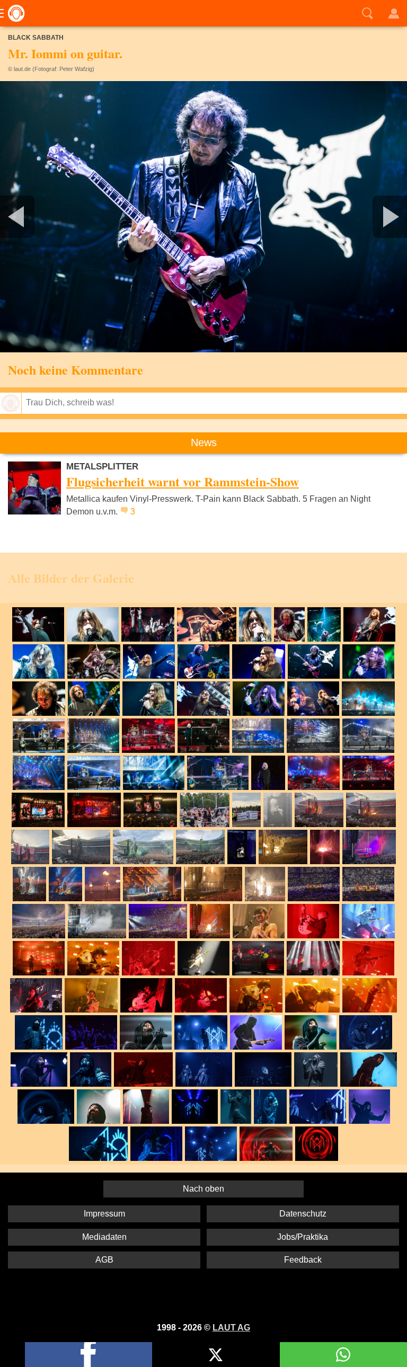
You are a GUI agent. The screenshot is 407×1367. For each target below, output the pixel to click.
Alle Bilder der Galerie (71, 578)
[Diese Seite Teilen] (88, 1354)
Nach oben (203, 1188)
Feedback (303, 1259)
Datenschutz (302, 1213)
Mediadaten (104, 1236)
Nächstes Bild (203, 216)
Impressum (104, 1213)
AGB (104, 1259)
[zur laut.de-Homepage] (13, 13)
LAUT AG (231, 1327)
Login (394, 13)
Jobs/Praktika (302, 1236)
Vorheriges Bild (67, 216)
